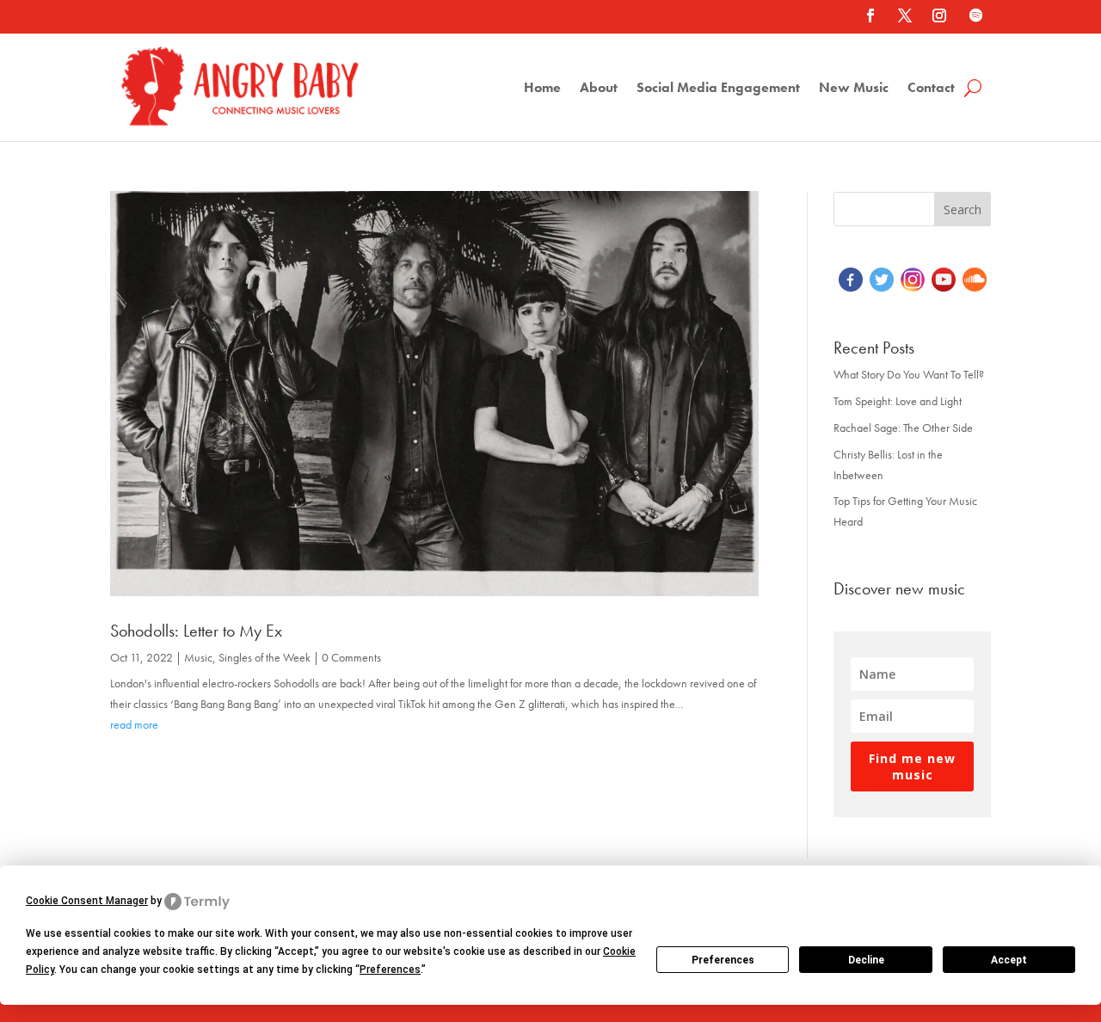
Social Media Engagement (718, 89)
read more (134, 724)
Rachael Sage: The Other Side (903, 427)
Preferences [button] (390, 970)
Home (542, 89)
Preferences (723, 960)
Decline (866, 960)
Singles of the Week (264, 657)
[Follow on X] (905, 15)
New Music (854, 89)
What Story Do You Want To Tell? (908, 374)
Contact (931, 89)
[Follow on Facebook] (870, 15)
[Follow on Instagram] (939, 15)
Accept (1009, 960)
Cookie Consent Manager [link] (87, 901)
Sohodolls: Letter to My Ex (196, 630)
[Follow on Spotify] (975, 15)
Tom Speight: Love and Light (897, 401)
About (599, 89)
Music (198, 657)
